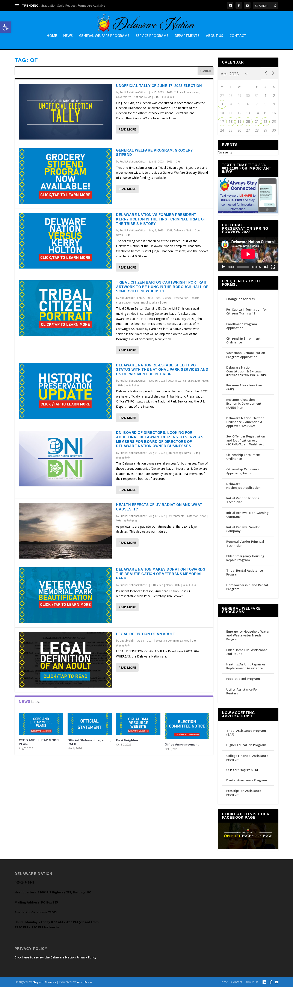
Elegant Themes (44, 982)
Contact (238, 36)
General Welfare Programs (104, 36)
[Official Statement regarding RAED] (90, 724)
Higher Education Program (246, 745)
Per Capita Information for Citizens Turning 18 (246, 311)
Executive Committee (168, 640)
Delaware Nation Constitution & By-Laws (244, 369)
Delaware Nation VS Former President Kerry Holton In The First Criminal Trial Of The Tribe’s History (161, 219)
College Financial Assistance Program (247, 758)
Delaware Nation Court (188, 230)
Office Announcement (182, 744)
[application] (248, 254)
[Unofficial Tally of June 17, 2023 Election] (65, 112)
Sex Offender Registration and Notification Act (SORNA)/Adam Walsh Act (245, 440)
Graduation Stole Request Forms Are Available (73, 5)
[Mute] (266, 267)
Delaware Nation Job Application (243, 486)
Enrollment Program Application (241, 326)
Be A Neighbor (127, 740)
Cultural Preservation (186, 92)
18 (231, 121)
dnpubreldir (127, 298)
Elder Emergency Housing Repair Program (245, 558)
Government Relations (129, 97)
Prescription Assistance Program (243, 793)
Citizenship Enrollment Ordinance (243, 340)
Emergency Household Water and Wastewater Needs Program (248, 635)
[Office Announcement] (187, 726)
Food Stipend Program (243, 679)
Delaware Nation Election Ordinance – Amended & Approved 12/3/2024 (245, 422)
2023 (170, 92)
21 (257, 121)
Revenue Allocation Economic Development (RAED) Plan (243, 403)
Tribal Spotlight (150, 302)
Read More (127, 129)
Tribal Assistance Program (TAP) (246, 732)
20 (248, 121)
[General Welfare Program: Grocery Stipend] (65, 176)
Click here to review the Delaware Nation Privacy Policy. (56, 957)
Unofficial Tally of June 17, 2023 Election (159, 86)
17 (222, 121)
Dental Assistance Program (246, 780)
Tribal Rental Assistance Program (244, 572)
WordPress (84, 982)
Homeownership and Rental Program (247, 587)
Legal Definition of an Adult (145, 634)
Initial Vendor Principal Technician (243, 500)
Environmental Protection (183, 516)
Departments (187, 36)
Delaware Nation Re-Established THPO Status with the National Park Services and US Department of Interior (162, 369)
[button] (5, 27)
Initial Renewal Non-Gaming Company (247, 515)
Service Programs (152, 36)
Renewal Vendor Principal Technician (245, 543)
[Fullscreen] (273, 267)
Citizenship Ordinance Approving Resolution (242, 471)
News (68, 36)
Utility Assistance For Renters (242, 691)
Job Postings (175, 453)
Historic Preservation (188, 381)
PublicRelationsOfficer (133, 92)
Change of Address (240, 299)
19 (239, 121)
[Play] (223, 267)
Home (52, 36)
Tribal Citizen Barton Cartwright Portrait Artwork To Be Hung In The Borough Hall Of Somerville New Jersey (162, 287)
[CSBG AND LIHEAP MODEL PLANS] (41, 724)
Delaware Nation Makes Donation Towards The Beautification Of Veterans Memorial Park (160, 574)
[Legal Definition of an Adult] (65, 660)
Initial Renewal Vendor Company (243, 529)
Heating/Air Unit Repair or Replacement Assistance (245, 666)
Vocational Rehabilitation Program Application (245, 355)
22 (265, 121)
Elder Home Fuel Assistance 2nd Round (246, 652)
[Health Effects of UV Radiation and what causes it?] (65, 531)
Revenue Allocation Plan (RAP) (244, 387)
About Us (214, 36)
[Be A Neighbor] (138, 724)
